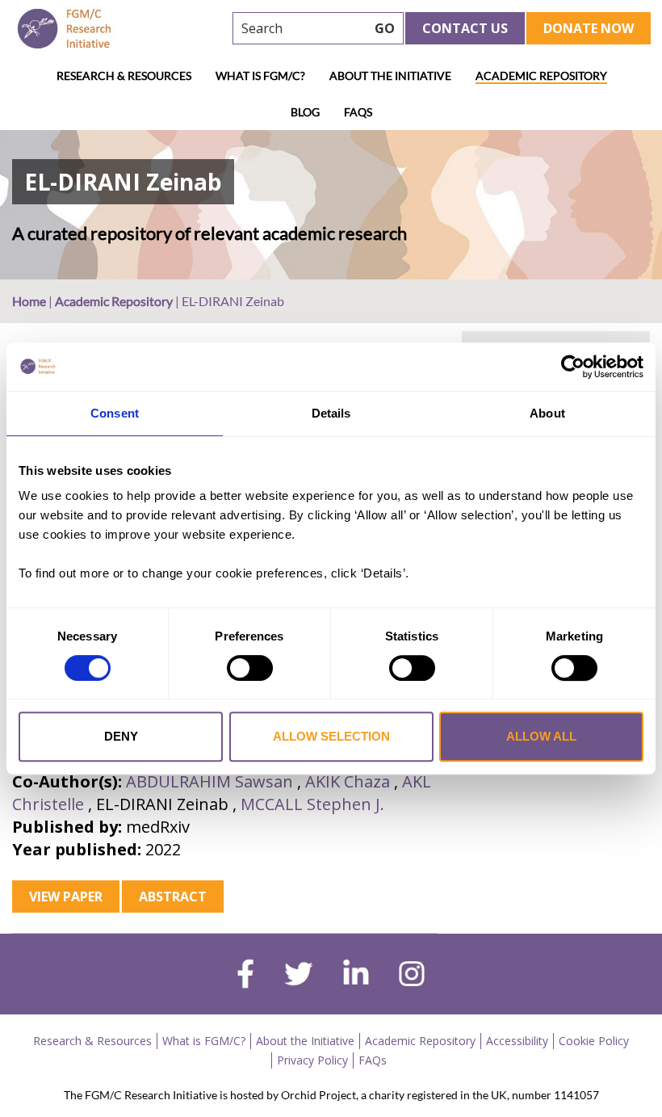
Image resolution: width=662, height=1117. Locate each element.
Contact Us (465, 28)
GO (385, 28)
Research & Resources (124, 75)
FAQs (358, 112)
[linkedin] (356, 975)
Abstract (173, 896)
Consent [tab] (114, 413)
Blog (305, 112)
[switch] (250, 668)
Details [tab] (331, 413)
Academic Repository (541, 75)
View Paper (66, 896)
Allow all (541, 736)
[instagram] (411, 975)
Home (29, 301)
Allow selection (331, 736)
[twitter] (298, 975)
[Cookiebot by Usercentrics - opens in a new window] (572, 367)
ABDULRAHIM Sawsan (209, 781)
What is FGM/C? (260, 75)
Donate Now (588, 28)
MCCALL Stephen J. (312, 804)
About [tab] (547, 413)
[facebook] (245, 975)
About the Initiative (390, 75)
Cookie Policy (594, 1040)
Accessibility (517, 1040)
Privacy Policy (312, 1060)
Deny (121, 736)
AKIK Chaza (347, 781)
